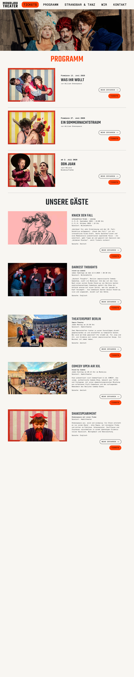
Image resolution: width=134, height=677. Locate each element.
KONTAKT (120, 4)
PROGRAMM (50, 4)
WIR (104, 4)
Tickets (30, 4)
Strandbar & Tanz (80, 4)
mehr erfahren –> (109, 90)
